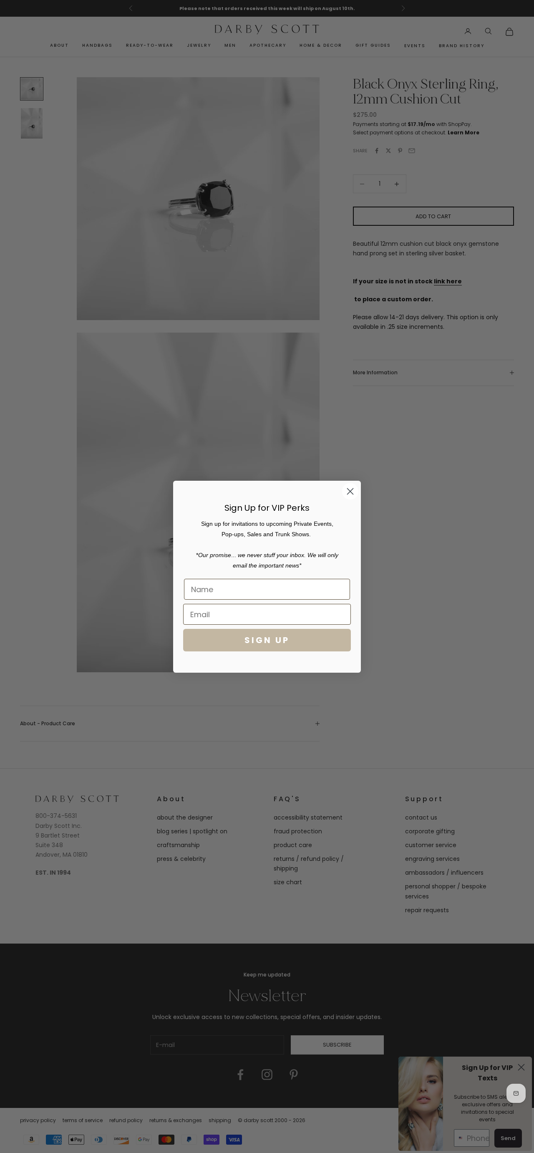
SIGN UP (267, 640)
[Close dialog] (350, 491)
